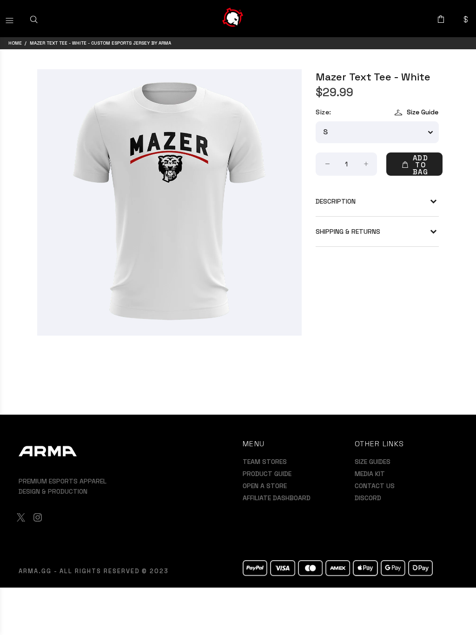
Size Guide (422, 112)
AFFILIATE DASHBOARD (277, 498)
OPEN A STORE (265, 486)
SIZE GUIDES (372, 461)
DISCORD (368, 498)
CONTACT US (375, 486)
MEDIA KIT (370, 474)
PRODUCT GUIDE (267, 474)
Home (15, 43)
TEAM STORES (265, 461)
